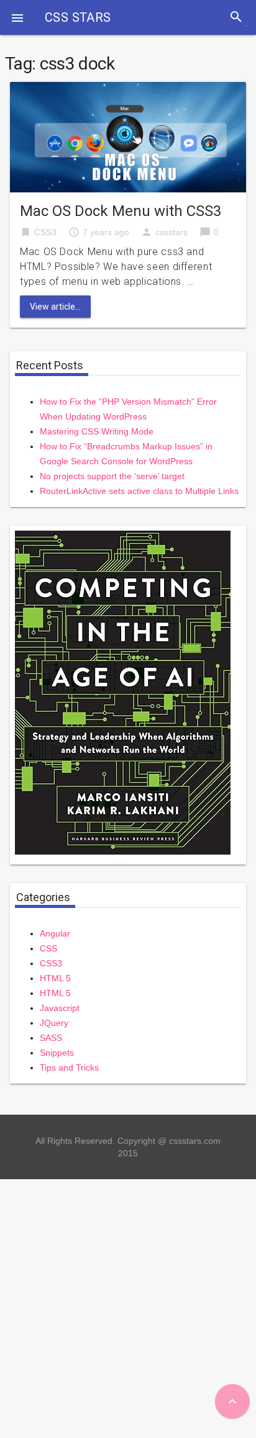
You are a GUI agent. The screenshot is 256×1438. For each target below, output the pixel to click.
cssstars (171, 232)
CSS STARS (78, 17)
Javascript (60, 1008)
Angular (55, 933)
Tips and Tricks (69, 1067)
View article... (55, 307)
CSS (48, 948)
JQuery (54, 1023)
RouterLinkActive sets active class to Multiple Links (139, 491)
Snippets (57, 1053)
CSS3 (45, 232)
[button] (17, 17)
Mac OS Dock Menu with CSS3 (120, 211)
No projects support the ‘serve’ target (112, 476)
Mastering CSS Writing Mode (96, 431)
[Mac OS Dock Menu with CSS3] (128, 136)
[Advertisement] (128, 1307)
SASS (51, 1038)
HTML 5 (55, 978)
